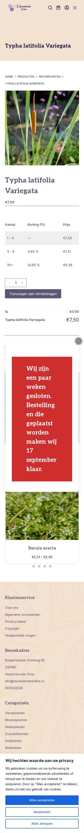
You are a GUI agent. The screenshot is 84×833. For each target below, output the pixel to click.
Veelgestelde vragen (20, 635)
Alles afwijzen (42, 823)
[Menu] (74, 7)
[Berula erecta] (42, 513)
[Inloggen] (67, 7)
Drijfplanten (13, 741)
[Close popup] (79, 341)
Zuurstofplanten (16, 734)
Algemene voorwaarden (22, 614)
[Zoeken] (50, 8)
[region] (42, 793)
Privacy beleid (15, 621)
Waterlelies (13, 748)
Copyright (12, 628)
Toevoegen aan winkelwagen (33, 294)
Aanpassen (42, 812)
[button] (33, 566)
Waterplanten (15, 727)
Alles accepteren (42, 800)
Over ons (11, 608)
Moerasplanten (16, 720)
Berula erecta (42, 548)
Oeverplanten (15, 713)
